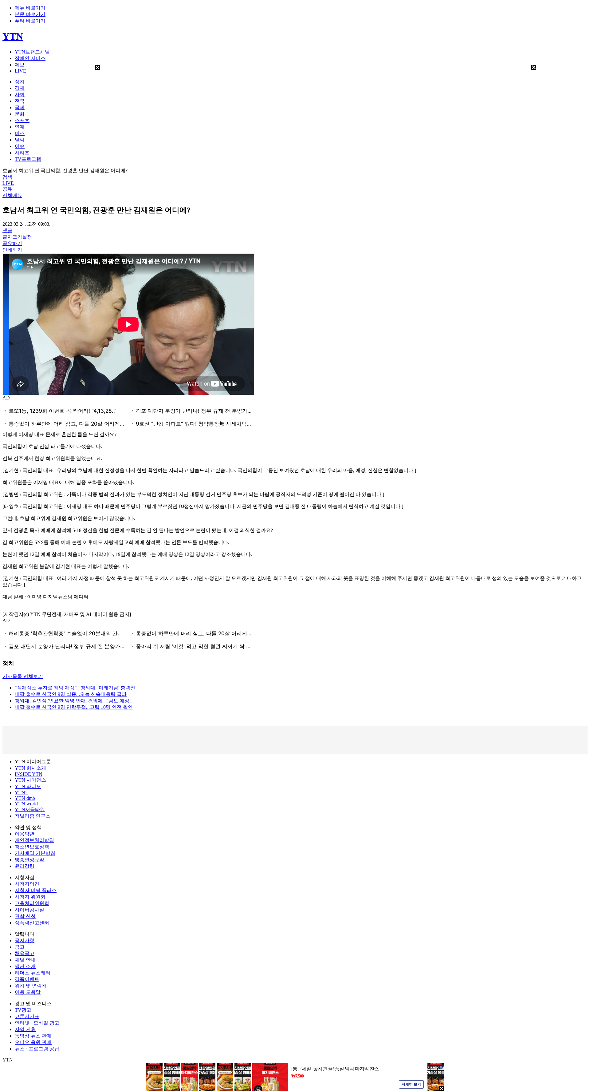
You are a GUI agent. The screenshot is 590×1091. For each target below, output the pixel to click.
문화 (20, 114)
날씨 (20, 139)
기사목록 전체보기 (22, 676)
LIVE (20, 70)
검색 (7, 177)
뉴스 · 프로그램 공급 (37, 1048)
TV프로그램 (28, 159)
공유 (7, 189)
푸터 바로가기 (30, 20)
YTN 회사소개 (30, 768)
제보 (20, 64)
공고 (20, 947)
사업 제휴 (25, 1029)
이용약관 (24, 833)
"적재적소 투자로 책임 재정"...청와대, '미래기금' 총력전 (75, 687)
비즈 (20, 133)
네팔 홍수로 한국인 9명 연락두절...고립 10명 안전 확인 (74, 707)
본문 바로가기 (30, 14)
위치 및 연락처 (31, 985)
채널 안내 (25, 959)
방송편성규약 (29, 859)
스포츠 (22, 120)
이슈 (20, 146)
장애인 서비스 (30, 58)
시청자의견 (27, 884)
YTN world (26, 803)
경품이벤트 (27, 979)
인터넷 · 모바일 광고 (37, 1023)
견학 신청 (25, 916)
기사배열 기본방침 (35, 853)
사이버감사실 (29, 909)
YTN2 (21, 792)
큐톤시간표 (27, 1016)
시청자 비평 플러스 (36, 890)
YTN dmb (25, 798)
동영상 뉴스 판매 (33, 1035)
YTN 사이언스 (30, 780)
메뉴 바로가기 (30, 7)
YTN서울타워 (30, 809)
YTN (12, 36)
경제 (20, 88)
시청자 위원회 (30, 896)
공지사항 (24, 940)
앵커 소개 (25, 966)
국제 (20, 107)
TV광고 (23, 1010)
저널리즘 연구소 (32, 816)
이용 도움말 (28, 992)
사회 (20, 94)
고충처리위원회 (32, 903)
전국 (20, 101)
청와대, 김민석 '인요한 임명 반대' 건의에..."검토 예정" (73, 700)
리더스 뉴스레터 (32, 972)
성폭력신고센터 (32, 922)
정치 (20, 81)
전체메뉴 (12, 195)
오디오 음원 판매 (33, 1042)
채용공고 (24, 953)
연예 (20, 126)
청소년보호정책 (32, 846)
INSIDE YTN (28, 774)
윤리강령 (24, 866)
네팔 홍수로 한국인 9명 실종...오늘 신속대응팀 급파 (71, 694)
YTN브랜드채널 (32, 51)
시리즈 (22, 152)
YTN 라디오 (28, 786)
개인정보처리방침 (34, 840)
